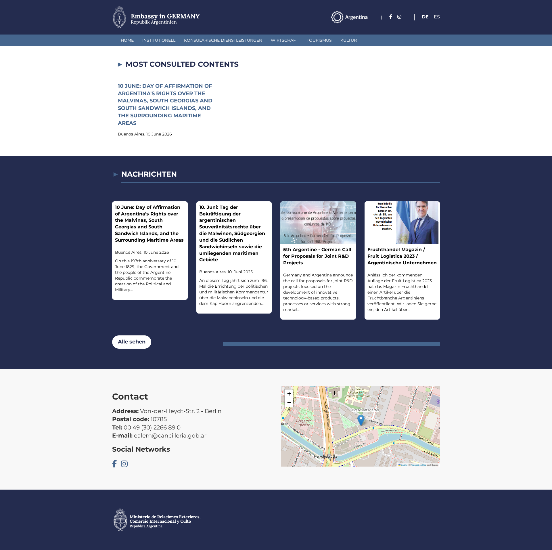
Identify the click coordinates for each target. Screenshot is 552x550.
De (425, 17)
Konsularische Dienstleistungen (223, 40)
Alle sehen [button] (131, 342)
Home (127, 40)
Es (437, 17)
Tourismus (319, 40)
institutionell (158, 40)
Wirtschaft (284, 40)
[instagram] (399, 17)
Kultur (348, 40)
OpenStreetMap (418, 464)
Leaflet (403, 464)
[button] (361, 420)
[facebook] (390, 17)
